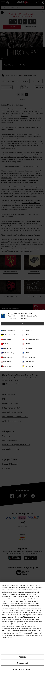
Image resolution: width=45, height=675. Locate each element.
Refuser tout (22, 663)
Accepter (22, 657)
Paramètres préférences (22, 669)
